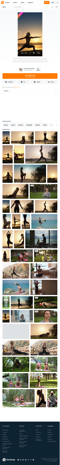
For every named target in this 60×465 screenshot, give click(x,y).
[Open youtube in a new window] (33, 459)
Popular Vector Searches (23, 440)
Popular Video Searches (22, 447)
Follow (38, 70)
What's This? (17, 87)
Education (5, 439)
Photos (15, 2)
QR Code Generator (5, 451)
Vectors (7, 2)
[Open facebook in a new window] (18, 459)
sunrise (6, 125)
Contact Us (38, 432)
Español (48, 432)
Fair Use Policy (51, 461)
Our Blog (37, 437)
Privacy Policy (53, 460)
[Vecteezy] (2, 2)
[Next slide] (53, 125)
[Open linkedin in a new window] (23, 459)
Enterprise (5, 437)
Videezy (4, 434)
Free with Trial (30, 76)
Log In (52, 2)
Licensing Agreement (22, 430)
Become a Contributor (38, 439)
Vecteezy (4, 432)
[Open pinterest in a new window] (25, 459)
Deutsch (48, 437)
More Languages (50, 441)
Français (48, 439)
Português (49, 434)
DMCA (20, 433)
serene (13, 125)
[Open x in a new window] (30, 459)
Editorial (30, 2)
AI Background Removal (6, 447)
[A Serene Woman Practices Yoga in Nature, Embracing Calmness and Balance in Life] (43, 191)
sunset (45, 125)
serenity (20, 125)
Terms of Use (46, 460)
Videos (22, 2)
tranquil (37, 125)
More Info (6, 91)
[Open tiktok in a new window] (28, 459)
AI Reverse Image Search (6, 444)
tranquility (29, 125)
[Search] (52, 7)
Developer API (6, 441)
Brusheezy (5, 430)
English (48, 430)
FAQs (36, 430)
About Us (37, 434)
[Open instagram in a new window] (20, 459)
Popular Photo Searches (22, 443)
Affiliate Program (21, 436)
